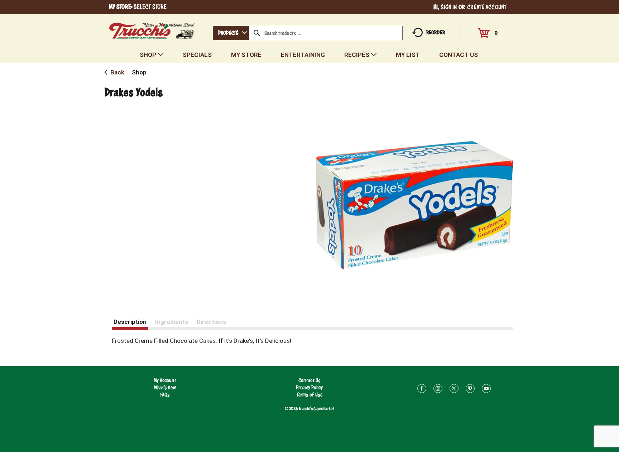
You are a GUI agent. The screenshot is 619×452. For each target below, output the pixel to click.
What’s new (165, 387)
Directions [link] (211, 321)
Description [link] (130, 321)
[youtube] (486, 389)
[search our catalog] (257, 33)
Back (116, 72)
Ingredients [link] (171, 321)
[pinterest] (470, 389)
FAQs (165, 394)
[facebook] (421, 389)
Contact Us (309, 380)
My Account (165, 380)
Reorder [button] (435, 32)
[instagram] (437, 389)
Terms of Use (309, 394)
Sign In (449, 7)
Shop (139, 72)
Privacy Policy (309, 387)
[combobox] (231, 33)
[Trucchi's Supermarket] (152, 28)
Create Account (487, 7)
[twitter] (454, 389)
